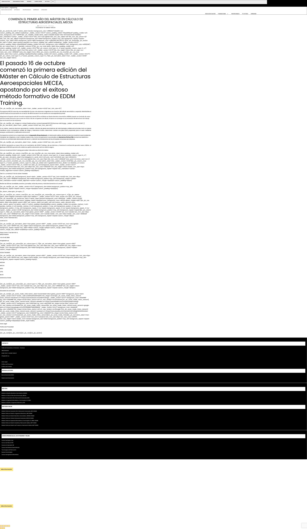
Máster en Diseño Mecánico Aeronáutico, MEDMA (56, 116)
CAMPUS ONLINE (38, 1)
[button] (17, 10)
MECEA (10, 111)
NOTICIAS (47, 1)
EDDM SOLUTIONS (6, 1)
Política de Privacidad (7, 327)
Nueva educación (6, 10)
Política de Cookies (6, 330)
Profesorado (27, 10)
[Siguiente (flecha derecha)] (4, 528)
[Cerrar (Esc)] (9, 526)
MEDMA (2, 262)
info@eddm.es (4, 241)
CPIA (1, 272)
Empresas (36, 10)
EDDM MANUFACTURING (18, 1)
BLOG (1, 275)
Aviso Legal (3, 324)
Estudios (17, 10)
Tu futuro (245, 14)
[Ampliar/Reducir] (1, 526)
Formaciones (222, 14)
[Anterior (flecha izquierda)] (1, 528)
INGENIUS (29, 1)
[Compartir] (6, 526)
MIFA (1, 268)
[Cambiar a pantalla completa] (4, 526)
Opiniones (44, 10)
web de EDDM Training (14, 150)
